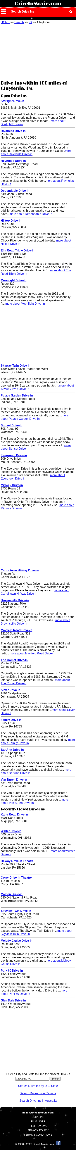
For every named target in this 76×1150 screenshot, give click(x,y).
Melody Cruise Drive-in (16, 940)
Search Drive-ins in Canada (38, 1093)
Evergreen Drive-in (14, 455)
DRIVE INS (38, 1116)
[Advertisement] (38, 51)
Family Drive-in (11, 719)
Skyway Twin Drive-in (15, 365)
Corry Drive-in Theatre (16, 877)
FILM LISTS (38, 1121)
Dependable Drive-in (15, 190)
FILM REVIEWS (38, 1125)
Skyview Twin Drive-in (16, 910)
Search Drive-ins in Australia (38, 1100)
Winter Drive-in (11, 831)
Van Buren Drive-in (14, 779)
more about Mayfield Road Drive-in (32, 653)
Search (19, 22)
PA (30, 22)
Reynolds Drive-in (13, 160)
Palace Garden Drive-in (17, 395)
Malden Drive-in (12, 894)
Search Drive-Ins (22, 11)
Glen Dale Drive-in (13, 1000)
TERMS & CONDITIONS (38, 1134)
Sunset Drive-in (11, 425)
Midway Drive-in (12, 485)
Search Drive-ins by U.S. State (38, 1085)
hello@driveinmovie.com (37, 1112)
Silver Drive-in (10, 690)
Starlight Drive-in (12, 101)
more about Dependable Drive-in (30, 213)
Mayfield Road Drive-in (16, 630)
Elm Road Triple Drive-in (17, 250)
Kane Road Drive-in (14, 814)
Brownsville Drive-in (15, 600)
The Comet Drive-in (14, 660)
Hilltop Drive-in (11, 220)
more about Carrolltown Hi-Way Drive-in (35, 592)
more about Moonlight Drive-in (25, 303)
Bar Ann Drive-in (12, 749)
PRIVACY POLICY (38, 1130)
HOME (5, 22)
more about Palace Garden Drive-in (34, 417)
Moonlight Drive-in (13, 280)
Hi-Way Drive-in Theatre (17, 861)
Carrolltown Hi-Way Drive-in (20, 570)
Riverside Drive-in (13, 130)
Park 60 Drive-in (12, 970)
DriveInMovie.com (38, 4)
